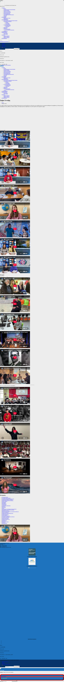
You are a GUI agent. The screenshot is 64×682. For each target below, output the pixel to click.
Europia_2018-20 (4, 501)
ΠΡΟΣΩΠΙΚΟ (4, 76)
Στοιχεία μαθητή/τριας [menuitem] (7, 13)
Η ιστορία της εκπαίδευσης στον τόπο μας (8, 516)
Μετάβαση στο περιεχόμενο (4, 41)
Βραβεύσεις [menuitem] (5, 28)
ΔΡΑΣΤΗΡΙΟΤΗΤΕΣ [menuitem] (5, 19)
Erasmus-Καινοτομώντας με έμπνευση (7, 500)
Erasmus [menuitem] (7, 22)
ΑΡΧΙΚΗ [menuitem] (3, 7)
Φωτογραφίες (6, 93)
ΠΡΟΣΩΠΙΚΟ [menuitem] (4, 17)
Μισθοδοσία (5, 78)
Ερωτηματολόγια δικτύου (6, 515)
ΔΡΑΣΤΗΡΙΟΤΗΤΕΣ (5, 79)
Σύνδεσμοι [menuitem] (5, 15)
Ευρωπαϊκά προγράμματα (7, 81)
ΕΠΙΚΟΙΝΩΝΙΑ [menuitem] (4, 38)
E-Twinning (7, 82)
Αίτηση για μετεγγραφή (7, 71)
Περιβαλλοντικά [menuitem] (8, 25)
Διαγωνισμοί (4, 507)
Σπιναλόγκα (3, 522)
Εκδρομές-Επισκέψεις (5, 512)
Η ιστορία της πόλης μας (5, 517)
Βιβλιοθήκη (3, 43)
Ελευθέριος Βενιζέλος (5, 514)
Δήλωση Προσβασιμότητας (6, 664)
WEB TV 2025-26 (6, 95)
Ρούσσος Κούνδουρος (5, 521)
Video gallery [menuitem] (6, 33)
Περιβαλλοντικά (8, 85)
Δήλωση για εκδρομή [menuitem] (7, 11)
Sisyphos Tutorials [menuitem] (6, 10)
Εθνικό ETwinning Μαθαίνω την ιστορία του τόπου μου (10, 511)
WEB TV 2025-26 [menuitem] (6, 35)
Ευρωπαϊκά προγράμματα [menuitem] (7, 21)
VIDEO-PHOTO (4, 92)
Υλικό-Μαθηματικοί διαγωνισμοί (9, 74)
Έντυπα (5, 68)
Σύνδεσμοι (5, 75)
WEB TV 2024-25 (6, 96)
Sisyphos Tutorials (6, 70)
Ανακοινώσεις (4, 504)
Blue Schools (4, 45)
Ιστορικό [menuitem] (5, 16)
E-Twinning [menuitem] (7, 23)
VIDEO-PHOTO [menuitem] (4, 32)
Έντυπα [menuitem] (5, 8)
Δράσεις (5, 90)
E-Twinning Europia (5, 497)
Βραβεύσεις (3, 506)
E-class (3, 44)
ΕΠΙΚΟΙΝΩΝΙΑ (4, 98)
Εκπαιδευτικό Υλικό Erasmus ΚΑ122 (7, 513)
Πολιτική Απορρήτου (5, 661)
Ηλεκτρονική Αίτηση (7, 72)
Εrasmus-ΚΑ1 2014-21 (5, 510)
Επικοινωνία (4, 46)
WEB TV (3, 94)
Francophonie (8, 83)
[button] (2, 47)
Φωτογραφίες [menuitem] (6, 34)
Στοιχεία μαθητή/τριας (7, 73)
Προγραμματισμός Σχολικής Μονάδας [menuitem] (9, 9)
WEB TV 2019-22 (6, 97)
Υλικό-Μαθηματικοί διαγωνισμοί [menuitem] (9, 14)
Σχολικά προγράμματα (7, 84)
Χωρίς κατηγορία (4, 523)
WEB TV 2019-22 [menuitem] (6, 37)
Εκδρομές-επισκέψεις (7, 88)
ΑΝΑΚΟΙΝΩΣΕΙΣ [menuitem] (5, 31)
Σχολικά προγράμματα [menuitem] (7, 24)
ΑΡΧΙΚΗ (3, 67)
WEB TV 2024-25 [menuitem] (6, 36)
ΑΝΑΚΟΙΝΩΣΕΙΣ (5, 91)
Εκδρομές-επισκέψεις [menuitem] (7, 29)
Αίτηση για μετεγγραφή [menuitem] (7, 12)
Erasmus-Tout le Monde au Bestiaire (7, 499)
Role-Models (4, 503)
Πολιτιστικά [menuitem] (7, 26)
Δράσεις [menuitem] (5, 30)
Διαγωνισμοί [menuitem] (6, 27)
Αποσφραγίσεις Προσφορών (10, 89)
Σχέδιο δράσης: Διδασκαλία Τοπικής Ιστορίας (10, 80)
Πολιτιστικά (7, 86)
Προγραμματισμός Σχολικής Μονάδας (9, 69)
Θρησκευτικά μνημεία (5, 518)
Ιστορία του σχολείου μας (6, 519)
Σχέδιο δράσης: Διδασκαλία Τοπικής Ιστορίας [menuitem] (10, 20)
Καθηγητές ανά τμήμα (7, 77)
